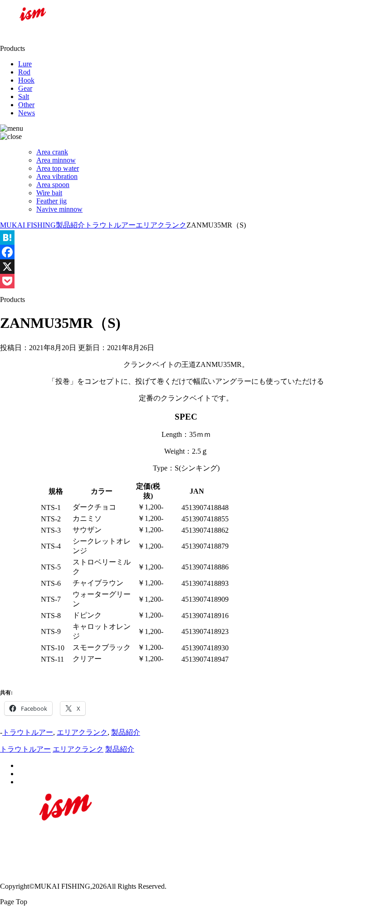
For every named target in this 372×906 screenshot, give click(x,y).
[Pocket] (186, 281)
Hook (26, 80)
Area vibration (57, 176)
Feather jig (51, 201)
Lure (25, 64)
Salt (23, 96)
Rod (24, 72)
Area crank (52, 152)
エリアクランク (82, 732)
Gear (25, 88)
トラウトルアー (27, 732)
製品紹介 (125, 732)
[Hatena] (186, 237)
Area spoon (52, 184)
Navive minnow (59, 209)
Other (26, 105)
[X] (186, 266)
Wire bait (49, 193)
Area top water (57, 168)
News (26, 113)
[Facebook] (186, 252)
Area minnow (56, 160)
